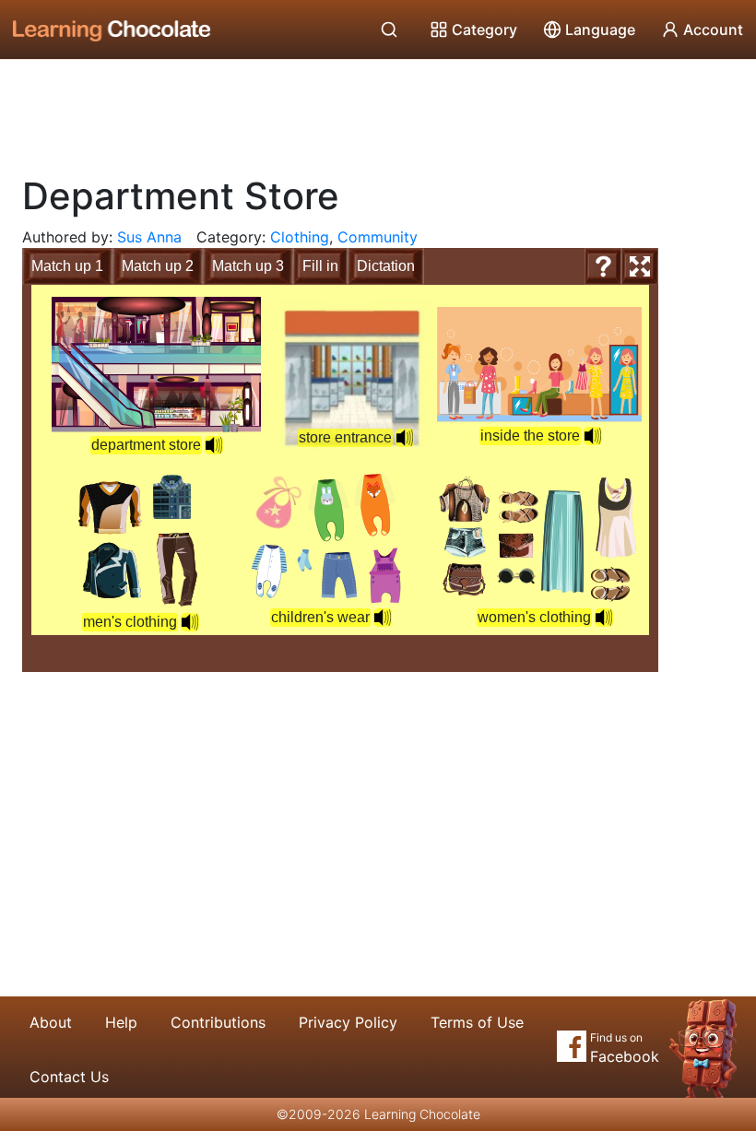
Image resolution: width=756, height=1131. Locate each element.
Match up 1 (67, 266)
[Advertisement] (378, 110)
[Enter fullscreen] (639, 266)
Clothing (299, 237)
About (51, 1022)
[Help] (603, 266)
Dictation (386, 266)
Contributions (218, 1022)
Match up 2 (158, 266)
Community (377, 237)
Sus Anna (149, 237)
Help (121, 1022)
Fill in (320, 266)
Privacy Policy (348, 1022)
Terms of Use (477, 1022)
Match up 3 (248, 266)
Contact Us (69, 1076)
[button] (593, 436)
